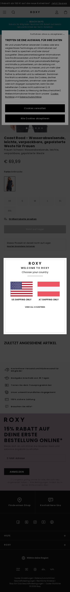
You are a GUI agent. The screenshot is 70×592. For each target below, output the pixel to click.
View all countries (35, 307)
